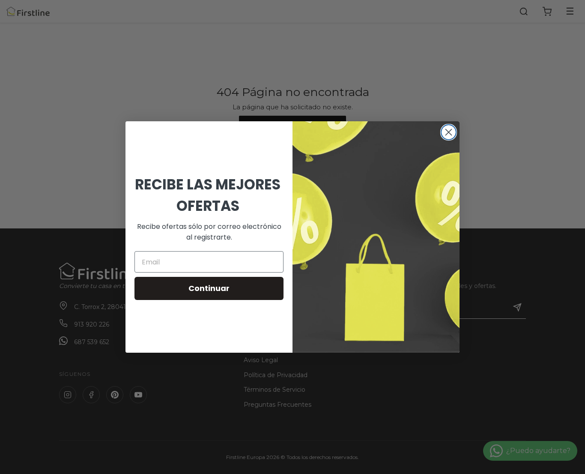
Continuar (209, 288)
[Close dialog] (448, 132)
